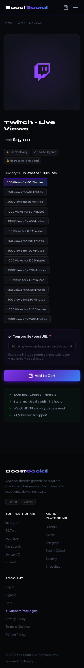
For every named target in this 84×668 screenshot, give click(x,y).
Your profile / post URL (32, 336)
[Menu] (75, 7)
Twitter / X (12, 554)
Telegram (53, 543)
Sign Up (10, 595)
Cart (8, 603)
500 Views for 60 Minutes (25, 201)
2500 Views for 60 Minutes (26, 221)
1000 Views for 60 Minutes (25, 211)
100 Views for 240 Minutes (25, 280)
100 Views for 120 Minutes (25, 231)
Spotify (51, 558)
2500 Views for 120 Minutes (26, 270)
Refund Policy (15, 634)
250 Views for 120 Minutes (25, 241)
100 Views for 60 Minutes (25, 182)
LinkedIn (11, 562)
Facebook (13, 546)
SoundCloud (55, 550)
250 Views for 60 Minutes (25, 192)
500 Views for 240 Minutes (26, 299)
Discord (51, 527)
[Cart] (65, 7)
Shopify (27, 661)
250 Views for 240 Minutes (26, 289)
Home (8, 23)
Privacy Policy (15, 619)
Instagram (12, 522)
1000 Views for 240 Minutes (26, 309)
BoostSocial (25, 654)
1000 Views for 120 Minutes (26, 260)
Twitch (51, 535)
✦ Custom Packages (21, 611)
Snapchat (53, 566)
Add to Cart (45, 375)
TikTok (10, 530)
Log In (9, 587)
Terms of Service (17, 626)
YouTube (12, 538)
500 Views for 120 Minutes (25, 250)
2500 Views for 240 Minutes (27, 319)
